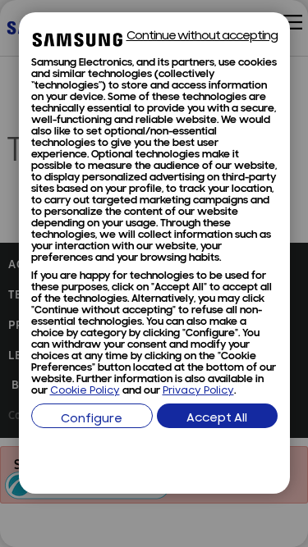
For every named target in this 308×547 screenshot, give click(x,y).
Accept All (216, 419)
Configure (91, 419)
